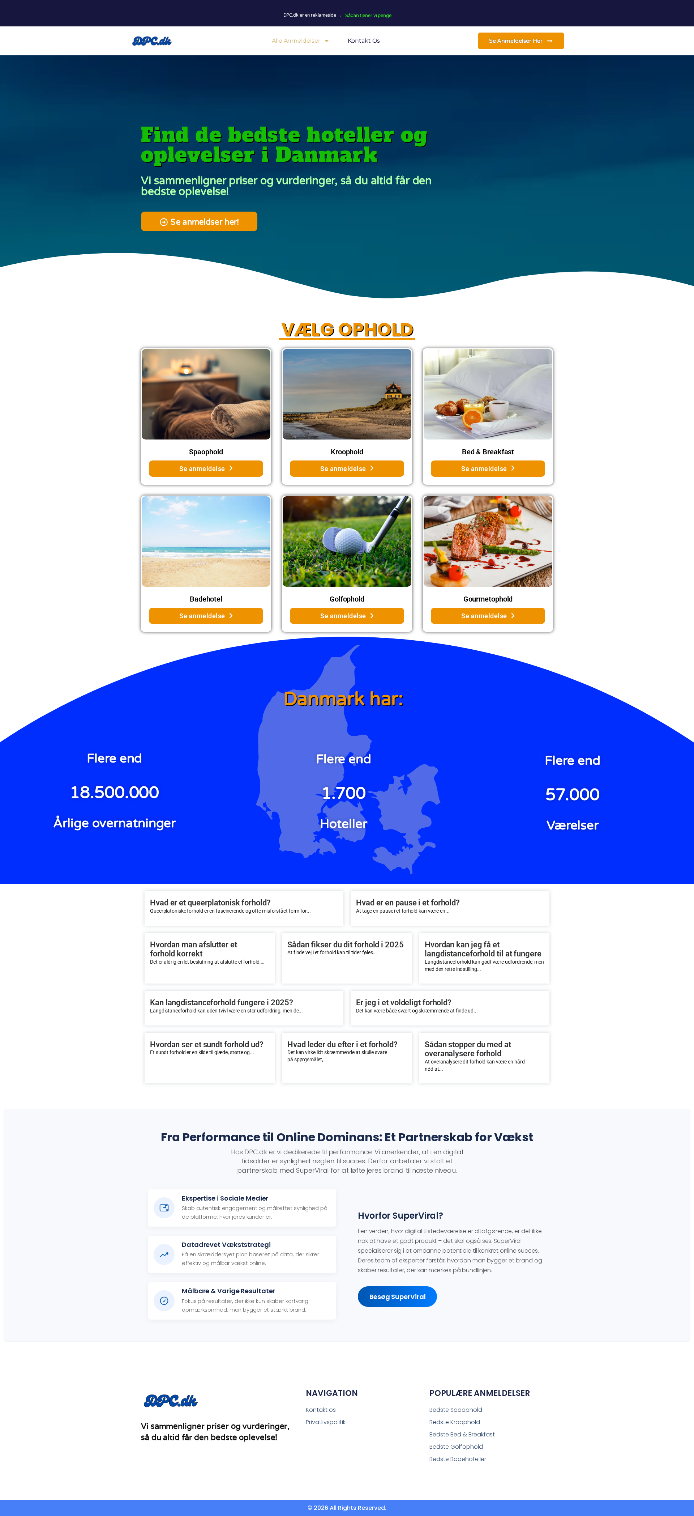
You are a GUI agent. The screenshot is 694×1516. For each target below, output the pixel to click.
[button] (199, 221)
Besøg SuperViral (397, 1296)
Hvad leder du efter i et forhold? (342, 1044)
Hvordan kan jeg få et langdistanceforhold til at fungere (483, 949)
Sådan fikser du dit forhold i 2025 (345, 944)
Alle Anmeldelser (296, 40)
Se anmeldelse (202, 468)
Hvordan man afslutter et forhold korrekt (193, 949)
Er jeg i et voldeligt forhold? (403, 1002)
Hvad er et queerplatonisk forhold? (210, 902)
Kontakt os (364, 40)
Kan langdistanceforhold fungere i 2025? (221, 1002)
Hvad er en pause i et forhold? (408, 902)
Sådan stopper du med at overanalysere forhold (468, 1049)
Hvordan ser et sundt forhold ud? (207, 1044)
